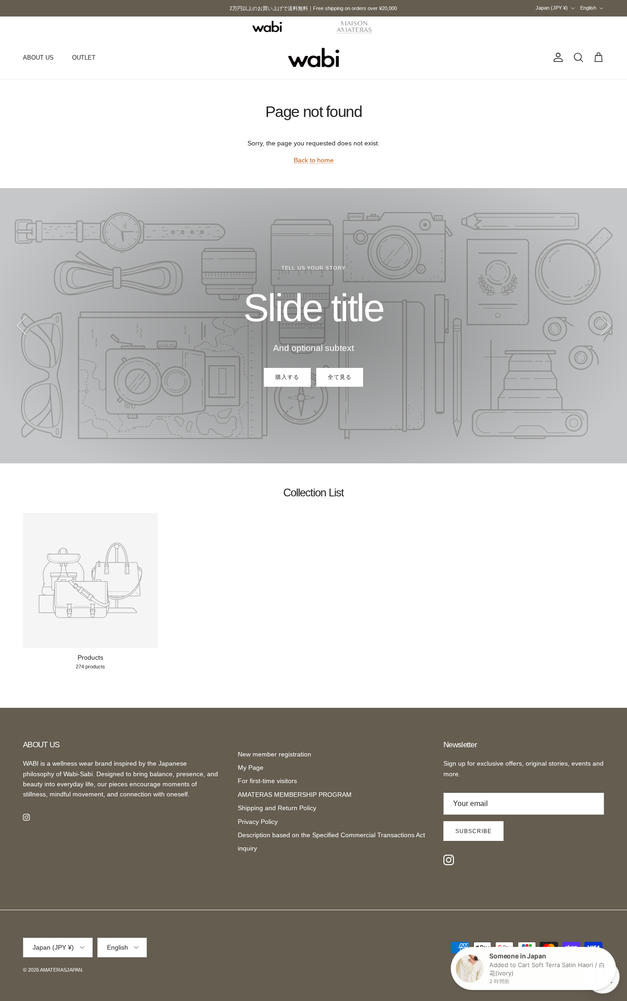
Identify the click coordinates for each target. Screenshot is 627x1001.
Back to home (314, 160)
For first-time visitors (267, 780)
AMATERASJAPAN (61, 970)
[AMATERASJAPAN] (314, 58)
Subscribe (473, 831)
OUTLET (83, 57)
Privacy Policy (258, 821)
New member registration (274, 754)
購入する (287, 377)
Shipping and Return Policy (277, 808)
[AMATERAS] (354, 27)
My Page (250, 767)
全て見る (340, 377)
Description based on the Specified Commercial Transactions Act (331, 835)
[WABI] (267, 27)
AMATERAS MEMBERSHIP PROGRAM (295, 794)
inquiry (247, 848)
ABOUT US (38, 57)
